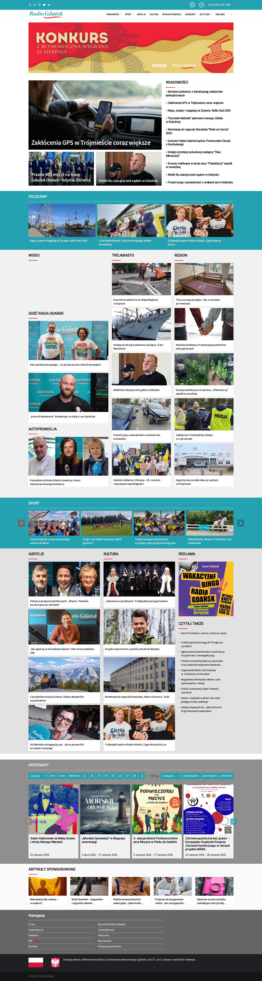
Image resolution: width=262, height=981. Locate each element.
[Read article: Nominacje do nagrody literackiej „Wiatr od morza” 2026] (139, 677)
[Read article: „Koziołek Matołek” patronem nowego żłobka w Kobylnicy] (130, 223)
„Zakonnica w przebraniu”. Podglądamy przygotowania (136, 601)
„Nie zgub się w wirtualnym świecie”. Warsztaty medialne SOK (62, 650)
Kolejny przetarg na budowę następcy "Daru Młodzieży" (193, 154)
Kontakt (33, 946)
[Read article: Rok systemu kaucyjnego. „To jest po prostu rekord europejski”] (68, 343)
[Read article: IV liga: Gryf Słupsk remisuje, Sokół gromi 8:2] (106, 525)
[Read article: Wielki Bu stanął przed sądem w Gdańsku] (141, 369)
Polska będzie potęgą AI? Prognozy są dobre (202, 644)
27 (127, 775)
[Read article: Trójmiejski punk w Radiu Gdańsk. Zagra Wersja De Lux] (199, 223)
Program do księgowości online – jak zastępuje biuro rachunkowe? (170, 901)
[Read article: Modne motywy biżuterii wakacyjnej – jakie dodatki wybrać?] (131, 887)
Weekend (74, 775)
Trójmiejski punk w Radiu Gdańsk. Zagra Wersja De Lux (194, 242)
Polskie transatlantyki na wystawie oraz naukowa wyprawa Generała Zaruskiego (202, 663)
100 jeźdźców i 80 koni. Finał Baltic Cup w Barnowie (209, 541)
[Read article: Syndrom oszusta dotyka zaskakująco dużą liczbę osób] (214, 887)
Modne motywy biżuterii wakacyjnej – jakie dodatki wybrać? (128, 901)
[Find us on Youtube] (44, 5)
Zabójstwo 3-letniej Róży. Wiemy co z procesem (194, 436)
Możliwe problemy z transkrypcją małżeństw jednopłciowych (194, 93)
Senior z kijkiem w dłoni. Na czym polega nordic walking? (200, 699)
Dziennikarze (36, 929)
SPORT (34, 503)
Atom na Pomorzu (171, 14)
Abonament (105, 940)
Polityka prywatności (109, 946)
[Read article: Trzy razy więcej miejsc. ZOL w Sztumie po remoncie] (203, 279)
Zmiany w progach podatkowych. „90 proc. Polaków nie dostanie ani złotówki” (59, 602)
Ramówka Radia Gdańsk (111, 924)
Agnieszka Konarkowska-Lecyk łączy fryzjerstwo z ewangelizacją (203, 653)
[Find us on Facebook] (30, 5)
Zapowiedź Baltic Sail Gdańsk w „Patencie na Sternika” (198, 672)
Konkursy (190, 14)
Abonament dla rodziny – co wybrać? (44, 901)
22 (91, 775)
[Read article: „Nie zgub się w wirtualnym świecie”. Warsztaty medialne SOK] (64, 629)
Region (180, 255)
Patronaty (103, 935)
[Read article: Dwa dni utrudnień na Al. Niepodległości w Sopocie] (141, 279)
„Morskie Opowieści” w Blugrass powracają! (103, 840)
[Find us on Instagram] (39, 5)
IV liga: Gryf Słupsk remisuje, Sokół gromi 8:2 (102, 541)
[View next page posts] (240, 523)
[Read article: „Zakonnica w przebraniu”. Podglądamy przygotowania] (139, 582)
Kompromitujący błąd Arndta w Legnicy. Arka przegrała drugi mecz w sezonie (156, 541)
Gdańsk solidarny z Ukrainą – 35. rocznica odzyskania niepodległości (136, 482)
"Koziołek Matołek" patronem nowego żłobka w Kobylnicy (194, 120)
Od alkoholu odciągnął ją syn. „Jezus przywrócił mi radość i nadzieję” (57, 746)
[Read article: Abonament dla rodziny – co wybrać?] (48, 887)
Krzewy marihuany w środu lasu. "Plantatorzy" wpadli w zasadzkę (199, 165)
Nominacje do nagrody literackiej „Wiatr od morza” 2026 (137, 696)
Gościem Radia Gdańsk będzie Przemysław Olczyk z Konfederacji (198, 142)
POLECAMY (38, 196)
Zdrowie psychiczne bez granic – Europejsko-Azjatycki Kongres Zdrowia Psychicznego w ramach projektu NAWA (207, 844)
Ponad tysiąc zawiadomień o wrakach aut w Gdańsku (200, 182)
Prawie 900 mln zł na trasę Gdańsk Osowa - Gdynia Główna (60, 177)
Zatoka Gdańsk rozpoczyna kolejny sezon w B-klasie (50, 541)
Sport (128, 14)
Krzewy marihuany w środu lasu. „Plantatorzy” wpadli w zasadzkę (202, 391)
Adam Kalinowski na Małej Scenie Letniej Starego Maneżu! (52, 840)
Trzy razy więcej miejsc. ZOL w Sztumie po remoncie (198, 301)
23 (98, 775)
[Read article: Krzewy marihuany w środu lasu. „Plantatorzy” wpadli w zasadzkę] (203, 369)
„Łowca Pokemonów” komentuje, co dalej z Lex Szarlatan (62, 416)
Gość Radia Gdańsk (46, 313)
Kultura (154, 14)
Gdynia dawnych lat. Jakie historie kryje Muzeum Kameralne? (201, 709)
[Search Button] (231, 14)
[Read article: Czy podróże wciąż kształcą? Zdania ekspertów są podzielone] (64, 677)
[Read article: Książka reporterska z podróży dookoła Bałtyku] (139, 629)
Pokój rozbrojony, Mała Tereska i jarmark (200, 690)
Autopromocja (43, 429)
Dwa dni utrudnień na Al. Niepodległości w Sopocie (135, 301)
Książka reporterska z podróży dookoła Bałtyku (132, 649)
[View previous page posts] (21, 523)
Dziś (52, 775)
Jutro (62, 775)
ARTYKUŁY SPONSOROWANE (52, 869)
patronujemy (209, 775)
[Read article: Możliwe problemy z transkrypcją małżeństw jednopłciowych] (203, 324)
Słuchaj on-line (219, 4)
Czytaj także (191, 623)
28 (134, 775)
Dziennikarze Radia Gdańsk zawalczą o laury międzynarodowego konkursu (55, 482)
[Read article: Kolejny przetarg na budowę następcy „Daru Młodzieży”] (141, 324)
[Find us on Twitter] (34, 5)
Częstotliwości (106, 929)
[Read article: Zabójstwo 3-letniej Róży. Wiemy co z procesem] (203, 414)
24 (106, 775)
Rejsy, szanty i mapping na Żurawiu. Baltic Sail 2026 (199, 110)
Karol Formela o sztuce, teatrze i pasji (203, 633)
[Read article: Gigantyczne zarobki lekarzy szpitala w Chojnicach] (203, 459)
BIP (31, 940)
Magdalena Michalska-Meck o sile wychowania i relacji (200, 681)
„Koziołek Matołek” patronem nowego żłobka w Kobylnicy (125, 242)
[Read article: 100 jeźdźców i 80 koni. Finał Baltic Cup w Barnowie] (211, 525)
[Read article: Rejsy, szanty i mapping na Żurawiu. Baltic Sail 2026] (62, 223)
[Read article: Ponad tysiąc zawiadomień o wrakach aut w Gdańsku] (141, 414)
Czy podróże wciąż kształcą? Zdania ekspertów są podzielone (57, 698)
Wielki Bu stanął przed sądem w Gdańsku (128, 180)
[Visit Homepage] (46, 14)
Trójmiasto (123, 255)
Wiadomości (113, 14)
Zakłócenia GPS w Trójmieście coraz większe (90, 142)
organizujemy (191, 775)
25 (113, 775)
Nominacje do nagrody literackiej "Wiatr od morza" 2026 (197, 131)
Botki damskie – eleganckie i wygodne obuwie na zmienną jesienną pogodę (87, 901)
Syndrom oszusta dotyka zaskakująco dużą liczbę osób (211, 901)
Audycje (141, 14)
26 (120, 775)
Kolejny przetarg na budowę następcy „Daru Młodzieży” (138, 346)
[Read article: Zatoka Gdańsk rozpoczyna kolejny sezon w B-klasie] (54, 525)
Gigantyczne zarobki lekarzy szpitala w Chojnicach (197, 482)
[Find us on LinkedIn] (49, 5)
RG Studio (205, 14)
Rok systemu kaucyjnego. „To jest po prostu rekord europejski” (66, 364)
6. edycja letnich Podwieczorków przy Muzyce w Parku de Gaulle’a (156, 840)
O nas (32, 924)
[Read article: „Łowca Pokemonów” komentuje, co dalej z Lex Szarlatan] (68, 395)
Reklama (220, 14)
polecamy (226, 775)
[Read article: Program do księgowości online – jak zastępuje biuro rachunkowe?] (173, 887)
